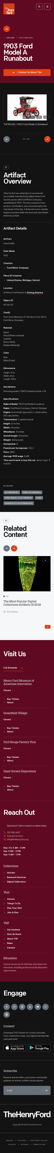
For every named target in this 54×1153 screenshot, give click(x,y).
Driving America (35, 293)
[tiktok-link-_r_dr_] (45, 1007)
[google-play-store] (39, 1047)
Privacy (12, 1144)
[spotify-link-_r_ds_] (6, 1014)
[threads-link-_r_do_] (22, 1007)
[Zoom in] (25, 117)
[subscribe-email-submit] (46, 1090)
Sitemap (24, 1144)
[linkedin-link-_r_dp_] (30, 1007)
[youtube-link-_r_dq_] (38, 1007)
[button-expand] (45, 560)
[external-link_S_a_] (27, 832)
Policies (22, 1140)
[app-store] (14, 1047)
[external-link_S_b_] (27, 836)
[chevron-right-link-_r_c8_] (48, 627)
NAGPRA (9, 1140)
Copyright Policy (39, 1140)
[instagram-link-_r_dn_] (14, 1007)
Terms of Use (39, 1144)
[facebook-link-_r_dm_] (6, 1007)
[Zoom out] (32, 117)
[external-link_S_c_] (27, 839)
